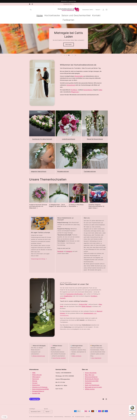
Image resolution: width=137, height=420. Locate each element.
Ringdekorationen (63, 171)
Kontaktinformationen (79, 416)
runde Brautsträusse (68, 139)
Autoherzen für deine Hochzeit (42, 139)
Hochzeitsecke (68, 44)
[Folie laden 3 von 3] (69, 55)
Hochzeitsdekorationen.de (38, 416)
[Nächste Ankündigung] (83, 4)
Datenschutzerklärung (58, 416)
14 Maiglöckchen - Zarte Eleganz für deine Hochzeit (57, 205)
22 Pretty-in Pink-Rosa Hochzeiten (76, 205)
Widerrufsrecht (68, 416)
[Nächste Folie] (72, 55)
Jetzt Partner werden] (59, 358)
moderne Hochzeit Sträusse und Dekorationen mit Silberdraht (38, 206)
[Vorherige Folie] (61, 55)
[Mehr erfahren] (76, 356)
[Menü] (135, 406)
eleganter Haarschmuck (38, 171)
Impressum (88, 416)
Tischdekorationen (90, 171)
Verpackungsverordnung (38, 259)
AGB (73, 416)
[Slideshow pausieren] (75, 55)
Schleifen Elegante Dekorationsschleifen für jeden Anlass (96, 206)
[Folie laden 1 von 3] (65, 55)
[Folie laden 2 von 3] (67, 55)
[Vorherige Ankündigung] (53, 4)
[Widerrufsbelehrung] (38, 356)
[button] (30, 9)
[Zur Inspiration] (96, 358)
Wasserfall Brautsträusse (95, 139)
